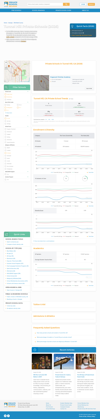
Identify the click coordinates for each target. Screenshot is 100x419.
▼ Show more (8, 113)
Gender (7, 116)
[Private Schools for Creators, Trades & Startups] (64, 362)
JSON (53, 119)
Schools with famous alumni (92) (16, 284)
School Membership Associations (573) (17, 281)
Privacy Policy (91, 416)
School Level (8, 91)
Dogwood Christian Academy (60, 77)
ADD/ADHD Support (10, 172)
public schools (10, 37)
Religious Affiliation (10, 145)
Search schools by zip (12, 242)
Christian (23, 41)
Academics (38, 248)
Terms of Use (82, 416)
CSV (46, 119)
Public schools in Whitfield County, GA (17, 297)
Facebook (8, 415)
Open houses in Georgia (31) (14, 290)
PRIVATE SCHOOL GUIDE (63, 10)
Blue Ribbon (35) (11, 251)
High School (9, 94)
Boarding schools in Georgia (14, 299)
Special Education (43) (13, 269)
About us (48, 405)
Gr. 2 (8, 110)
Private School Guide (66, 405)
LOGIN (83, 4)
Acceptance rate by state (13, 308)
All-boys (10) (10, 256)
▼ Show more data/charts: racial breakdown (43, 241)
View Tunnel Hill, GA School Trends (82, 35)
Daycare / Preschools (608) (14, 261)
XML (49, 119)
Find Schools (49, 407)
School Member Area (83, 403)
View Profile (89, 88)
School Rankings (50, 409)
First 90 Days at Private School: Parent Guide (85, 376)
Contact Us (63, 409)
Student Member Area (66, 403)
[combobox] (44, 4)
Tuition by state (11, 306)
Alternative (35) (11, 271)
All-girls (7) (10, 254)
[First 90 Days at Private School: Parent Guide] (86, 362)
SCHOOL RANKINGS (38, 10)
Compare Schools (65, 407)
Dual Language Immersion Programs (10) (18, 266)
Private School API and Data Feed (87, 409)
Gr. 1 (20, 107)
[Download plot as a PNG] (92, 150)
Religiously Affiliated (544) (14, 279)
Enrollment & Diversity (43, 130)
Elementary (9, 97)
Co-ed (8, 118)
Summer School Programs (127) (15, 264)
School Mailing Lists (83, 405)
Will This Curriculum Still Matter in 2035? (40, 376)
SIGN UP (91, 4)
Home (47, 403)
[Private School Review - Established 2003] (10, 4)
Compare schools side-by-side (15, 244)
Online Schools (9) (12, 276)
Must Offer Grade (9, 102)
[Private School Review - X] (5, 415)
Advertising (81, 407)
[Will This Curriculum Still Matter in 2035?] (42, 362)
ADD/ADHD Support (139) (13, 274)
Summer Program (9, 177)
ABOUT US (85, 10)
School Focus (8, 126)
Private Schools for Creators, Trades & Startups (63, 376)
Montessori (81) (11, 259)
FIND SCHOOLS (16, 10)
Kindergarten (9, 107)
